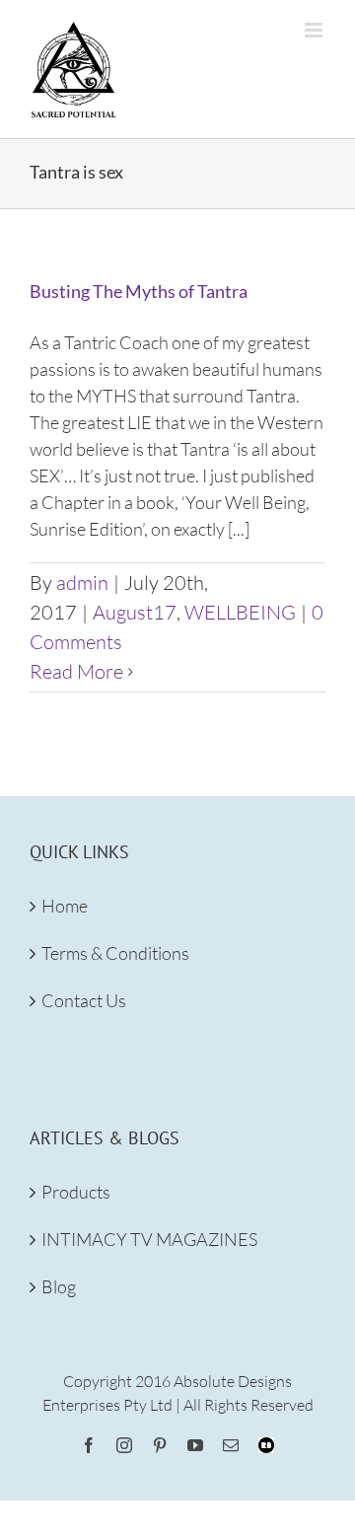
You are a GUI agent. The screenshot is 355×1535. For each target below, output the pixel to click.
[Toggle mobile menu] (315, 30)
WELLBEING (240, 612)
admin (82, 582)
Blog (58, 1286)
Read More (76, 671)
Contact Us (83, 1000)
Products (75, 1192)
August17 (135, 612)
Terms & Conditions (115, 953)
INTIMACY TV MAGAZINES (149, 1239)
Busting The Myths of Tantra (139, 291)
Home (64, 905)
